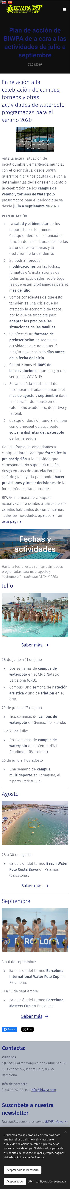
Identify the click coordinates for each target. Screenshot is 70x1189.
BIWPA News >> (56, 1122)
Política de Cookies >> (30, 1157)
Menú (64, 9)
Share (11, 1029)
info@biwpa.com (43, 1090)
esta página (11, 521)
